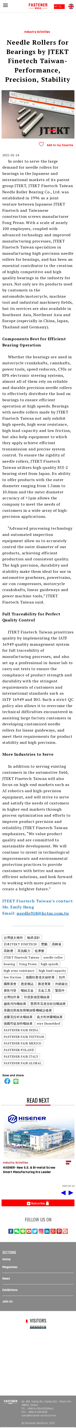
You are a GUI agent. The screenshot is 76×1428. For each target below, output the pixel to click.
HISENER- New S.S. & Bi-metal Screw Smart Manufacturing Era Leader (29, 1169)
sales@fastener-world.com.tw (38, 1415)
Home (6, 1259)
